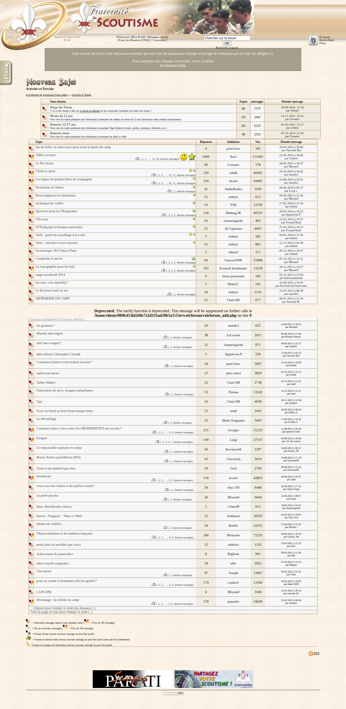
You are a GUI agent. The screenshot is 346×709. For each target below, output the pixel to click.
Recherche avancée (227, 47)
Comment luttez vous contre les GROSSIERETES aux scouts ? (79, 428)
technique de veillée (50, 203)
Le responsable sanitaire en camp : (59, 447)
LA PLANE (44, 592)
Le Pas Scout (44, 163)
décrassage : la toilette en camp (57, 600)
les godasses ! (45, 325)
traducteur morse (47, 373)
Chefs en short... (46, 171)
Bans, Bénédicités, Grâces (54, 506)
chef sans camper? (48, 343)
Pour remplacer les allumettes (56, 195)
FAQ (146, 40)
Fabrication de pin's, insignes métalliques (64, 390)
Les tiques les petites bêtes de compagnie (64, 179)
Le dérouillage (46, 419)
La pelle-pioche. (47, 495)
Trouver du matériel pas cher (55, 468)
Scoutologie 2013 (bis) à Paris (56, 250)
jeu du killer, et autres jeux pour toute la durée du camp (73, 147)
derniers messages (169, 158)
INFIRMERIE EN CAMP (53, 298)
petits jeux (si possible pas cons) (58, 544)
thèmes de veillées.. (49, 524)
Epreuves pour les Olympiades (56, 211)
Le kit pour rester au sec (52, 290)
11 (174, 175)
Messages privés (157, 36)
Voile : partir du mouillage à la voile (60, 235)
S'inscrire (123, 36)
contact (180, 692)
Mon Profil (138, 36)
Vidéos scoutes (46, 155)
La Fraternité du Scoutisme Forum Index (46, 94)
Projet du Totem (61, 107)
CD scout (42, 219)
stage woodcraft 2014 (50, 275)
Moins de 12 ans (61, 116)
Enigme (41, 438)
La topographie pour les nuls (55, 266)
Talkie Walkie (45, 382)
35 (153, 158)
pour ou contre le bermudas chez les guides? (66, 581)
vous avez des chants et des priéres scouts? (65, 486)
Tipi (39, 401)
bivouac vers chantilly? (52, 282)
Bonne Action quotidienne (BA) (58, 457)
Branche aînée (60, 133)
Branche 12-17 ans (63, 124)
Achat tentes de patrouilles (54, 554)
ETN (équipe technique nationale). (59, 227)
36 (157, 158)
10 (170, 175)
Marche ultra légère (49, 333)
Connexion (158, 40)
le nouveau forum (173, 65)
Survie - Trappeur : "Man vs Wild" (59, 516)
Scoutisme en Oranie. (50, 187)
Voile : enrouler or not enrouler (57, 243)
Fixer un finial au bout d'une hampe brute (64, 411)
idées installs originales (52, 563)
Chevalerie (43, 571)
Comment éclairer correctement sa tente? (64, 362)
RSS (316, 653)
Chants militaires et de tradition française (64, 533)
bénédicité (43, 476)
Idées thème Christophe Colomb (58, 354)
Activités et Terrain (81, 94)
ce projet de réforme (90, 110)
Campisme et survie (49, 258)
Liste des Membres (130, 40)
